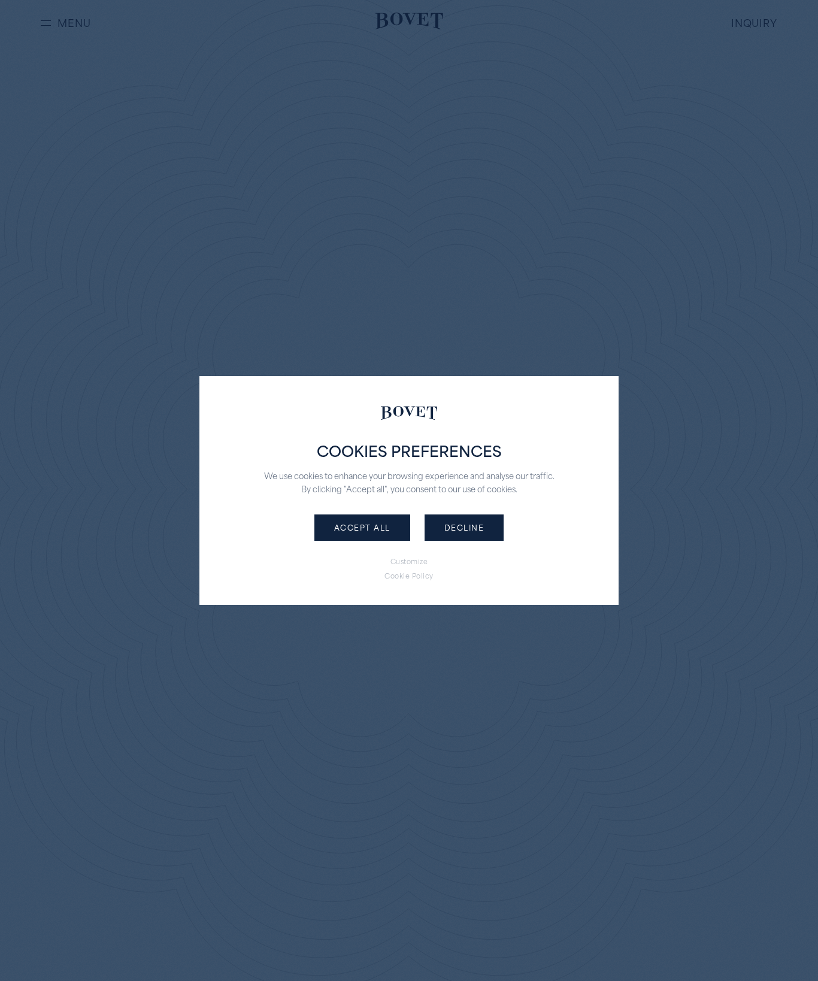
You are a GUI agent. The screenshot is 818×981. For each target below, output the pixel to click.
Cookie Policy (409, 576)
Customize (409, 561)
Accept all (362, 527)
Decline (464, 527)
